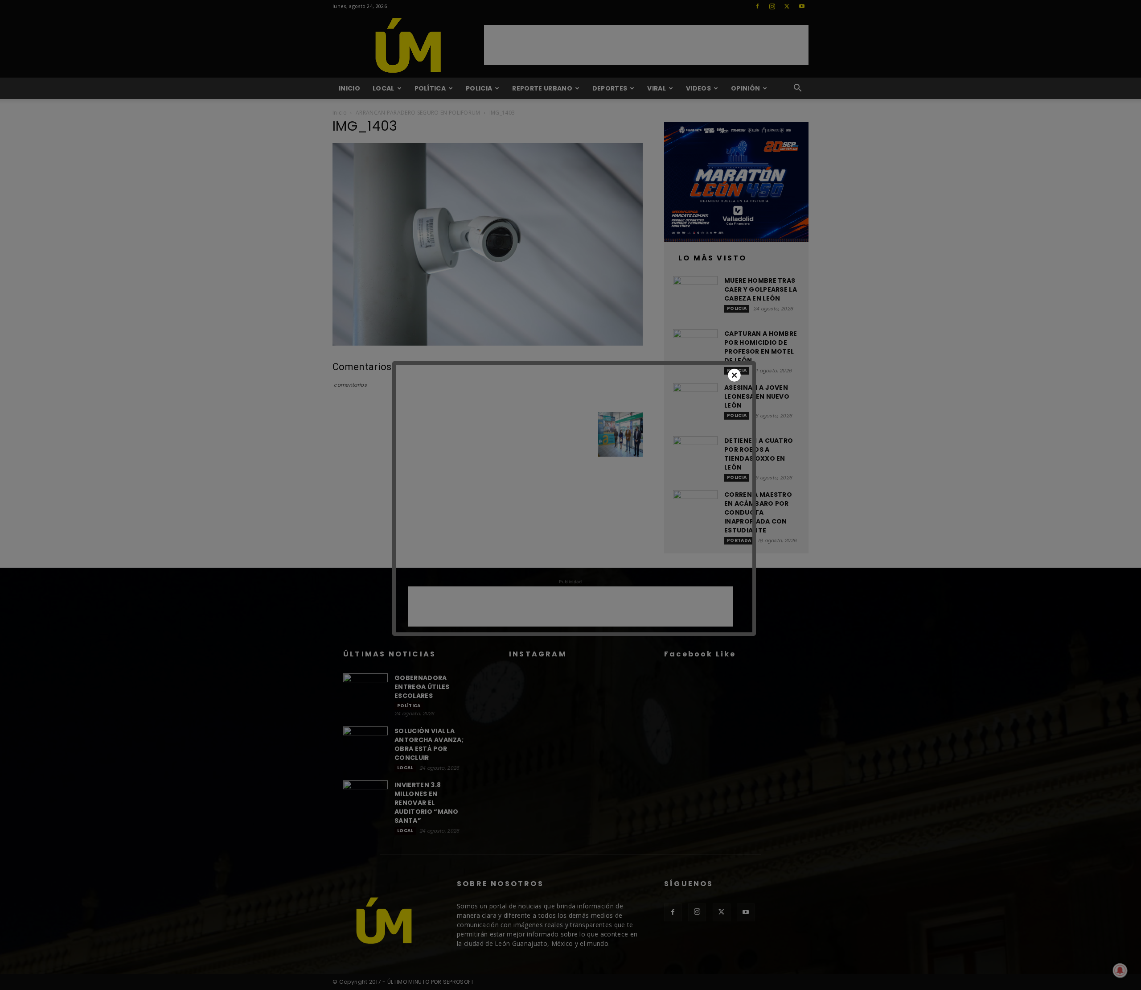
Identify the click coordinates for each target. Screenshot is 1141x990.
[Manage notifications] (1120, 970)
